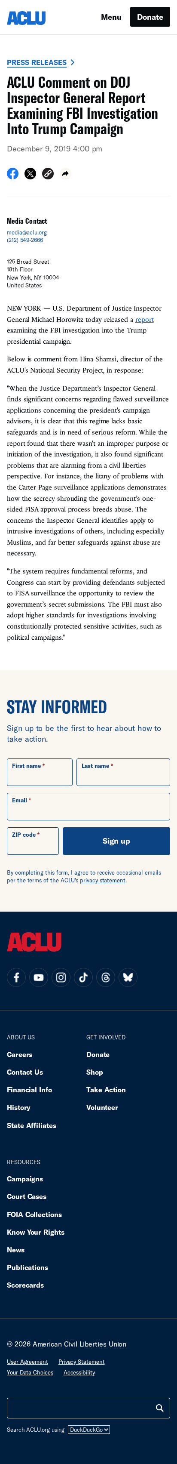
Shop (94, 1072)
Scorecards (25, 1285)
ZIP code (24, 834)
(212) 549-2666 (25, 240)
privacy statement (102, 880)
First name (26, 765)
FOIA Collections (34, 1214)
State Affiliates (31, 1125)
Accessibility (79, 1372)
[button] (48, 175)
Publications (27, 1267)
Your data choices (30, 1372)
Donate (150, 17)
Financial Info (29, 1089)
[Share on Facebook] (12, 176)
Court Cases (26, 1196)
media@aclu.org (27, 232)
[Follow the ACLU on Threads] (105, 977)
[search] (160, 1408)
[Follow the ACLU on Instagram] (61, 977)
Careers (19, 1054)
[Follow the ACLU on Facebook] (16, 977)
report (144, 319)
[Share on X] (30, 176)
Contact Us (25, 1072)
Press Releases (37, 62)
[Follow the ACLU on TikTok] (83, 977)
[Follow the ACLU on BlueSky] (128, 977)
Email (19, 800)
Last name (95, 765)
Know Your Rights (35, 1232)
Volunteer (102, 1107)
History (19, 1107)
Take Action (106, 1089)
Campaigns (25, 1178)
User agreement (27, 1361)
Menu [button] (111, 17)
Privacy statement (81, 1361)
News (15, 1249)
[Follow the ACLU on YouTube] (38, 977)
